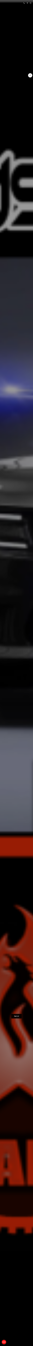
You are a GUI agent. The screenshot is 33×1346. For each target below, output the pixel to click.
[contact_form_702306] (4, 1342)
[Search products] (30, 75)
